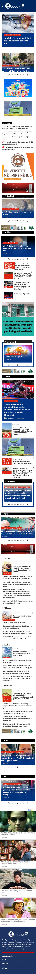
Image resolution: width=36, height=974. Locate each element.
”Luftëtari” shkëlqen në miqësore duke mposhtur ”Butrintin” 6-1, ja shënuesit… (23, 461)
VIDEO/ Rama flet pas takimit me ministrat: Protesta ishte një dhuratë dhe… (17, 248)
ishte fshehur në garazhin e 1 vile (8, 276)
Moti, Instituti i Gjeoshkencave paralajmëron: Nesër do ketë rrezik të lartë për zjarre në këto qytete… (18, 678)
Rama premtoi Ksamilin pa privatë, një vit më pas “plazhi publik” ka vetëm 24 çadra (17, 532)
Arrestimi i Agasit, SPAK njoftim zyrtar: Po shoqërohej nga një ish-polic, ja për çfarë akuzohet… (22, 286)
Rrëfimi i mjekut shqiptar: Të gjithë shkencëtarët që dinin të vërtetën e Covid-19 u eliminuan (17, 718)
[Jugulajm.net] (14, 6)
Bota (12, 752)
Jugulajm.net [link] (6, 940)
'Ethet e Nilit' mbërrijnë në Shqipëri (6, 699)
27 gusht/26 (8, 298)
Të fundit (17, 34)
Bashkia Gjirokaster (6, 472)
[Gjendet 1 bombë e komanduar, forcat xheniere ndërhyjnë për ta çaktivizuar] (18, 62)
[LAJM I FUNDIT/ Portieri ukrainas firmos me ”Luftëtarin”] (18, 389)
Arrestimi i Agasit (8, 287)
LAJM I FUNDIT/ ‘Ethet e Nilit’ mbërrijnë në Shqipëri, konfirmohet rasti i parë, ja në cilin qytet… (22, 696)
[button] (18, 16)
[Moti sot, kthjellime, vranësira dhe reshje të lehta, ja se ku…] (7, 652)
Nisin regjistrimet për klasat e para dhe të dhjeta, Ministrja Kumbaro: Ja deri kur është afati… (17, 584)
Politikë (6, 242)
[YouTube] (6, 968)
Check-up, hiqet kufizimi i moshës (22, 617)
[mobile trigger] (3, 6)
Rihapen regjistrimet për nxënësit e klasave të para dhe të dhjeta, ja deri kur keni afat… (22, 569)
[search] (32, 6)
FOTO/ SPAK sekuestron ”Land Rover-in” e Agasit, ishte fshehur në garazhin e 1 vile (23, 275)
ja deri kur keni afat (6, 573)
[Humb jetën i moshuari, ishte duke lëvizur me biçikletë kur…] (18, 23)
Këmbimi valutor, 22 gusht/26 (14, 356)
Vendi (21, 401)
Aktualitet (8, 34)
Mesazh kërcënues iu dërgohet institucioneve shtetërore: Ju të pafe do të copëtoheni (9, 265)
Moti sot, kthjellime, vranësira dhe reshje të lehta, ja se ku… (21, 653)
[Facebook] (3, 968)
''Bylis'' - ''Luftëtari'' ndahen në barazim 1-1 (7, 435)
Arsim (5, 784)
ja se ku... (6, 657)
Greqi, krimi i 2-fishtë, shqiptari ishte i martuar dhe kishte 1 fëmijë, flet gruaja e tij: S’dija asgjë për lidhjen (17, 757)
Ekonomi (9, 353)
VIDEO (27, 487)
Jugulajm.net (11, 413)
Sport (7, 401)
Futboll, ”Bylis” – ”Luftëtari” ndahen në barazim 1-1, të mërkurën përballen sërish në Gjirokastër (22, 431)
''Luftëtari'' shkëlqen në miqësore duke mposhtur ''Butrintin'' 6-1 (6, 461)
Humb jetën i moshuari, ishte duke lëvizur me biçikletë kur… (18, 41)
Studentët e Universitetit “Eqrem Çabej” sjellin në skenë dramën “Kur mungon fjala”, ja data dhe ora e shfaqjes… (16, 791)
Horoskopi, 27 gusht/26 (22, 294)
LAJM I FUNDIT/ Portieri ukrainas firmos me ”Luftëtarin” (15, 407)
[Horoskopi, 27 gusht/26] (8, 295)
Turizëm (15, 487)
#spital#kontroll (9, 619)
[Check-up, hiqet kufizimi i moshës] (7, 616)
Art (11, 784)
